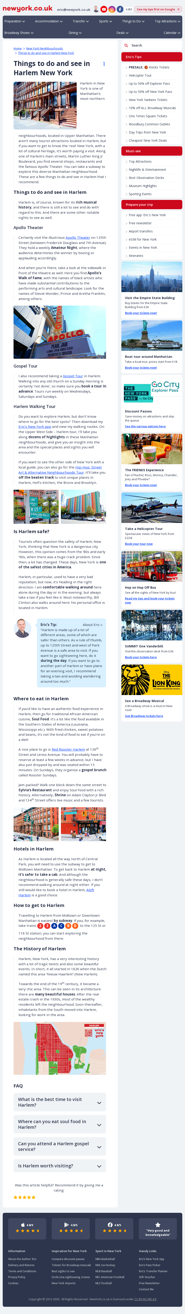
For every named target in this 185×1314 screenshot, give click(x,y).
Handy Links (147, 1251)
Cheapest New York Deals (148, 140)
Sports (103, 21)
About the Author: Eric (22, 1259)
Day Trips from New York (147, 132)
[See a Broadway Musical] (151, 680)
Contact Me (146, 1289)
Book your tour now (139, 544)
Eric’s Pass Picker (149, 1265)
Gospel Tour (73, 376)
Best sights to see (63, 1271)
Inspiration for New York (69, 1251)
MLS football (103, 1283)
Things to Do (131, 21)
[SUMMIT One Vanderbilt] (151, 625)
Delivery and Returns (21, 1265)
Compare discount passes (68, 1259)
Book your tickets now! (141, 313)
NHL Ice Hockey (105, 1265)
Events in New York (143, 247)
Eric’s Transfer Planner (153, 1271)
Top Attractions (166, 21)
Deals (121, 32)
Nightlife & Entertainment (147, 169)
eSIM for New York (143, 239)
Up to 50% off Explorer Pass (149, 83)
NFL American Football (109, 1277)
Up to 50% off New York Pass (150, 91)
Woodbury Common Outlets (149, 124)
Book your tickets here (141, 657)
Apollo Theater (78, 237)
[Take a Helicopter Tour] (151, 507)
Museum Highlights (143, 186)
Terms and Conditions (22, 1271)
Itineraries (136, 255)
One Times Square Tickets (148, 116)
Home (18, 48)
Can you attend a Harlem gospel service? (53, 1146)
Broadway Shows (17, 32)
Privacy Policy (16, 1277)
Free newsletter (140, 223)
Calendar (170, 32)
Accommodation (47, 21)
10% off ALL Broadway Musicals (152, 108)
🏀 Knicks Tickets (149, 67)
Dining (73, 32)
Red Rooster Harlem (68, 749)
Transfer (79, 21)
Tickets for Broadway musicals (71, 1265)
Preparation (13, 21)
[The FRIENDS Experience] (151, 449)
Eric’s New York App (151, 1259)
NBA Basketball (105, 1259)
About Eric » (92, 624)
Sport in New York (108, 1251)
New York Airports (64, 1283)
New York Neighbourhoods (44, 48)
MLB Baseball (103, 1271)
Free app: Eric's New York (147, 215)
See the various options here (145, 426)
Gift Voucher (147, 1277)
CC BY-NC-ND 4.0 (145, 1299)
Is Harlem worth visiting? (45, 1166)
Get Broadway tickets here (144, 716)
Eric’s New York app (34, 426)
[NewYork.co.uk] (28, 8)
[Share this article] (101, 64)
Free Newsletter (149, 1283)
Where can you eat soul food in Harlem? (52, 1124)
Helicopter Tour (140, 75)
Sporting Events (140, 194)
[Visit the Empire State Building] (151, 277)
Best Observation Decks (146, 178)
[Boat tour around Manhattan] (151, 335)
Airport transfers (141, 231)
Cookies (13, 1283)
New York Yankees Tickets (148, 100)
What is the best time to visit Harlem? (50, 1102)
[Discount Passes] (151, 390)
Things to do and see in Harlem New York (46, 53)
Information (16, 1251)
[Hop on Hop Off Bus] (151, 566)
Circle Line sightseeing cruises (71, 1277)
